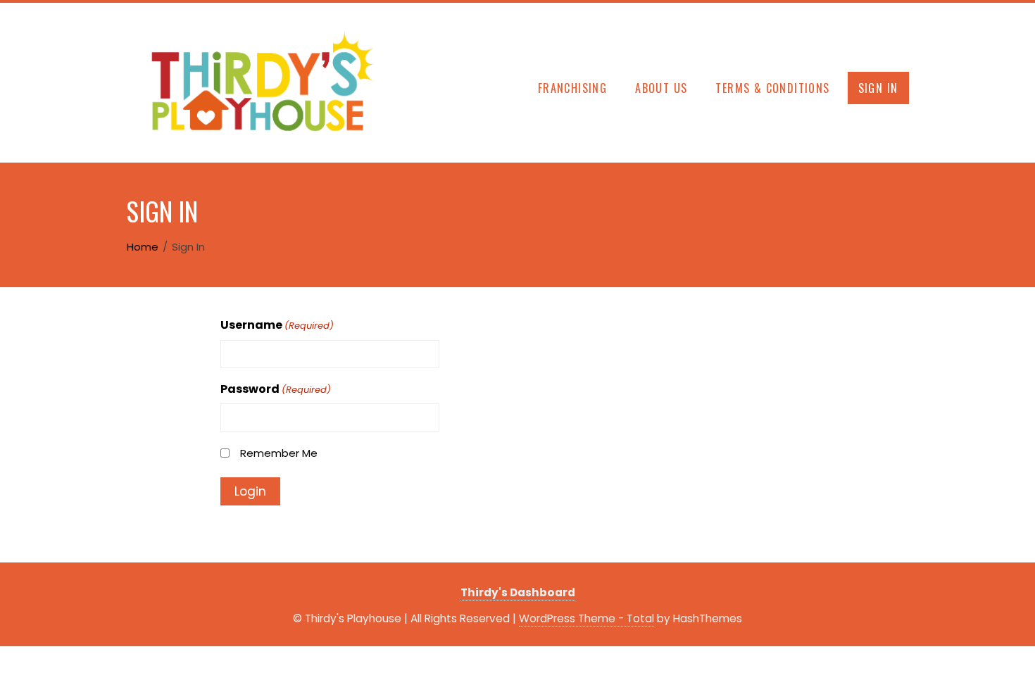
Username (277, 325)
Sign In (878, 88)
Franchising (572, 88)
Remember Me (279, 453)
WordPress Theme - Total (586, 618)
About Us (661, 88)
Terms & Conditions (772, 88)
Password (275, 389)
